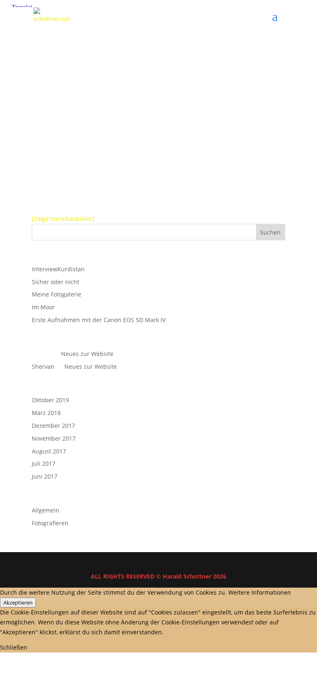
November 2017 (54, 438)
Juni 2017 (44, 476)
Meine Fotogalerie (56, 294)
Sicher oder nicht (55, 282)
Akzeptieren (18, 602)
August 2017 (49, 451)
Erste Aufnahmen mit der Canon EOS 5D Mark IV (99, 320)
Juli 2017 (43, 463)
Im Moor (43, 307)
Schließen (13, 647)
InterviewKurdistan (58, 269)
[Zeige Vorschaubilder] (63, 219)
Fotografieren (50, 523)
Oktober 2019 (50, 400)
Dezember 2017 (53, 425)
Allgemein (45, 510)
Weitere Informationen (259, 592)
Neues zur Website (87, 354)
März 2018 (46, 413)
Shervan (43, 366)
